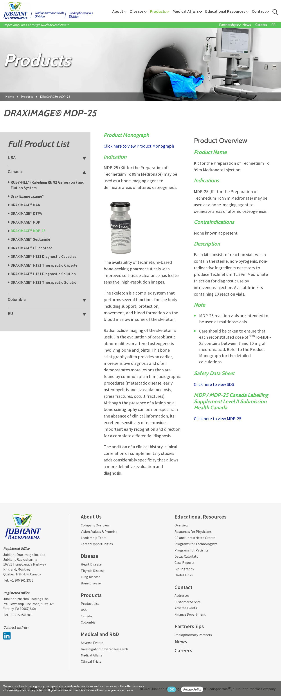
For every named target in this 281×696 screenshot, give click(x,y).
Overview (181, 525)
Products (158, 11)
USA (84, 609)
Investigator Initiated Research (104, 649)
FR (273, 25)
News (246, 25)
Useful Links (184, 575)
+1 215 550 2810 (21, 615)
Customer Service (188, 602)
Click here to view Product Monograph (139, 146)
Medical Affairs (186, 11)
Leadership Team (93, 537)
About (117, 11)
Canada (86, 616)
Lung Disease (90, 577)
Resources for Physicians (193, 531)
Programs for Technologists (196, 544)
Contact (259, 11)
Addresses (182, 595)
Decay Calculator (187, 556)
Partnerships (228, 25)
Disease (136, 11)
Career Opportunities (97, 544)
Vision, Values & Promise (99, 531)
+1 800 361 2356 (21, 580)
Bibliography (184, 569)
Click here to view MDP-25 (217, 418)
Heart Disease (91, 564)
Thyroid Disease (92, 570)
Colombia (88, 622)
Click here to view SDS (214, 384)
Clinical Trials (91, 661)
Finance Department (190, 614)
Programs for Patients (192, 550)
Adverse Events (92, 642)
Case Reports (185, 562)
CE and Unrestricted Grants (195, 537)
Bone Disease (91, 583)
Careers (261, 25)
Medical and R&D (100, 634)
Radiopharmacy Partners (193, 635)
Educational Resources (225, 11)
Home (9, 97)
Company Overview (95, 525)
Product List (90, 603)
